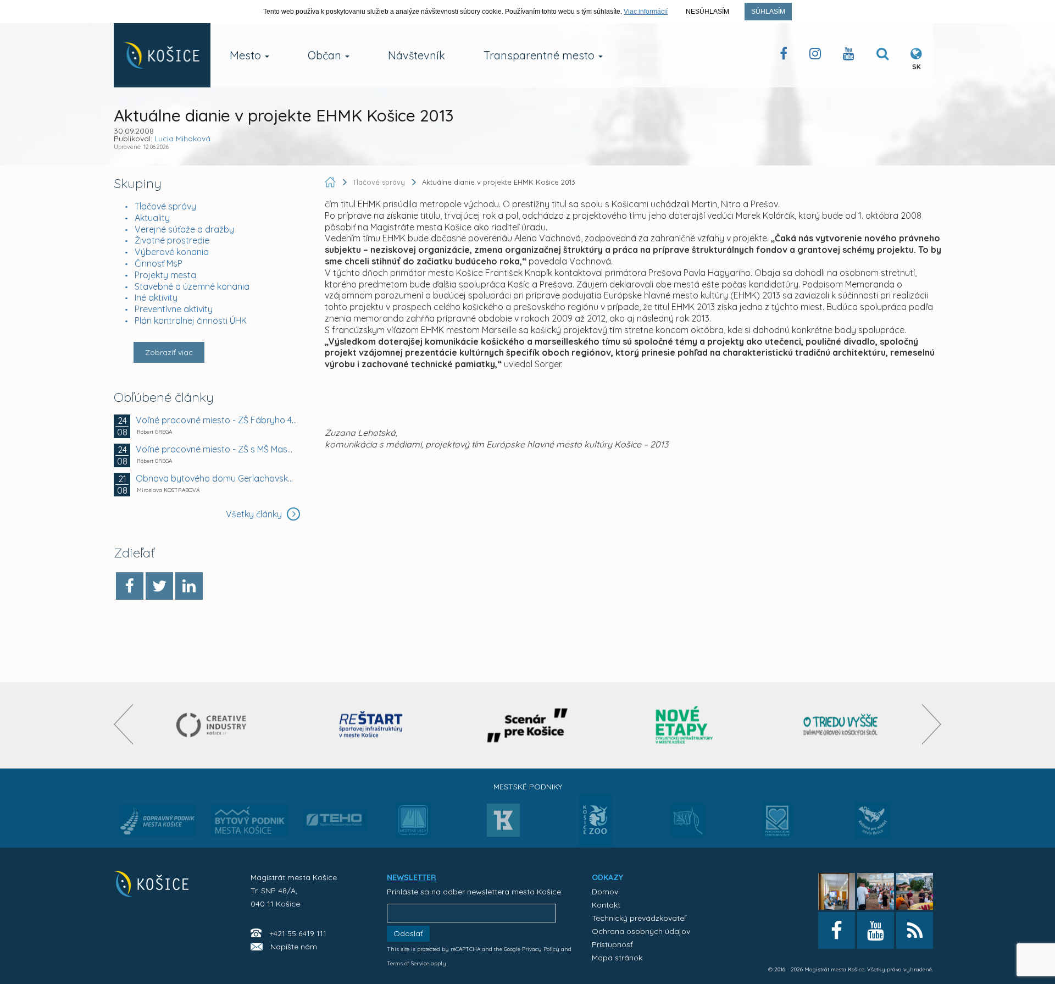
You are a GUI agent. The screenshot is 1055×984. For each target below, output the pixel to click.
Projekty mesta (165, 274)
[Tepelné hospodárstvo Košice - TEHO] (335, 811)
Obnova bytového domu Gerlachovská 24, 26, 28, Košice (216, 478)
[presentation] (123, 724)
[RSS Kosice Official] (914, 930)
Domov (605, 892)
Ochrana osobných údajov (641, 931)
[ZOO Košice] (595, 843)
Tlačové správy (165, 206)
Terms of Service (408, 963)
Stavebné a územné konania (192, 286)
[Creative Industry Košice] (214, 725)
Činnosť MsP (158, 263)
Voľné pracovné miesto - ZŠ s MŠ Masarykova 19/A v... (216, 449)
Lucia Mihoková (182, 138)
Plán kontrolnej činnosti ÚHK (191, 320)
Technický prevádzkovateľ (639, 918)
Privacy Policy (540, 949)
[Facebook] (129, 586)
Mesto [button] (247, 55)
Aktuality (152, 217)
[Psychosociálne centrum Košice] (778, 826)
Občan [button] (326, 55)
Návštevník (416, 55)
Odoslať (408, 933)
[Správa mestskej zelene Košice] (688, 824)
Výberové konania (172, 251)
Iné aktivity (156, 297)
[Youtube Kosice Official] (875, 930)
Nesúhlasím (707, 11)
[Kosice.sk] (162, 55)
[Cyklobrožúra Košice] (684, 725)
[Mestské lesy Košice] (413, 824)
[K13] (503, 823)
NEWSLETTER (411, 877)
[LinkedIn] (189, 586)
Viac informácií (646, 11)
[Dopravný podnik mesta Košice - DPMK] (157, 823)
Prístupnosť (612, 944)
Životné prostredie (172, 240)
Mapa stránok (617, 958)
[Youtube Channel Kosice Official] (848, 56)
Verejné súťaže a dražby (184, 229)
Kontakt (606, 905)
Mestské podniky (527, 787)
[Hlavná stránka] (331, 182)
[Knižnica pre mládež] (873, 826)
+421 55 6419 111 (297, 933)
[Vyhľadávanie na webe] (882, 56)
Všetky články (255, 513)
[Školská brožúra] (840, 725)
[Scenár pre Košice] (528, 725)
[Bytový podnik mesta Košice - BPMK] (249, 823)
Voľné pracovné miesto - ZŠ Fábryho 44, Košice (216, 419)
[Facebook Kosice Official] (783, 56)
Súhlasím (768, 11)
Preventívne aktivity (174, 308)
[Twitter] (159, 586)
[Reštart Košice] (371, 725)
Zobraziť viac (169, 352)
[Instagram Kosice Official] (815, 56)
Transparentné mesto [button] (540, 55)
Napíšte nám (293, 947)
